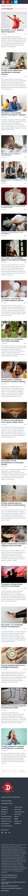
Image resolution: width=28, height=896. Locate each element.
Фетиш (16, 816)
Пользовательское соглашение (9, 877)
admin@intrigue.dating (6, 803)
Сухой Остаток (19, 807)
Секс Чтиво (18, 814)
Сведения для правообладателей (9, 886)
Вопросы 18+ (18, 821)
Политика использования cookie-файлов (11, 888)
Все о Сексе (18, 809)
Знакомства (4, 809)
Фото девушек (5, 823)
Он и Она (3, 814)
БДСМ (16, 819)
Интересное (4, 812)
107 (22, 771)
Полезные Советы (6, 816)
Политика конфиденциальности (9, 875)
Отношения (4, 807)
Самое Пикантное (19, 812)
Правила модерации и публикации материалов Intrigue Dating (13, 882)
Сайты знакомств (6, 819)
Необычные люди (6, 821)
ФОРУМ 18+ (18, 823)
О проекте (3, 879)
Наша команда (5, 890)
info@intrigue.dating (6, 800)
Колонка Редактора (6, 826)
